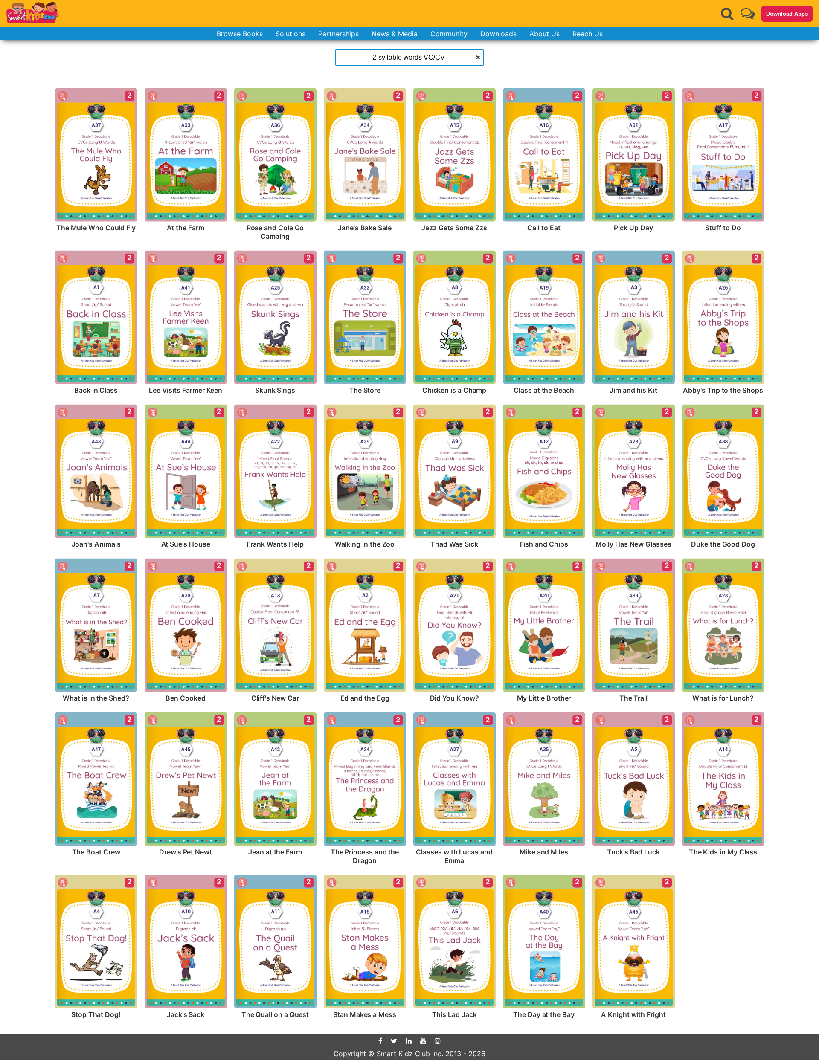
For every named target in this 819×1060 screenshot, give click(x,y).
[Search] (727, 13)
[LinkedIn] (409, 1041)
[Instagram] (438, 1041)
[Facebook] (380, 1041)
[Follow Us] (747, 13)
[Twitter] (394, 1041)
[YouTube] (423, 1041)
